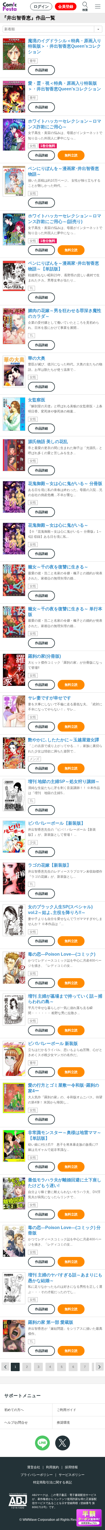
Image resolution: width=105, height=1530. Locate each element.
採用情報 (71, 1467)
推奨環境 (63, 1422)
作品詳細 (41, 70)
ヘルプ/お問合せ (16, 1422)
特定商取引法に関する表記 (52, 1482)
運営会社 (33, 1467)
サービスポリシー (72, 1475)
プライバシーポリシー (36, 1475)
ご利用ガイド (66, 1410)
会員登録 (65, 6)
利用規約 (52, 1467)
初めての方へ (14, 1410)
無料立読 (71, 155)
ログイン (41, 6)
